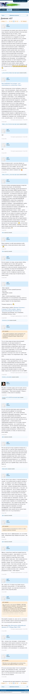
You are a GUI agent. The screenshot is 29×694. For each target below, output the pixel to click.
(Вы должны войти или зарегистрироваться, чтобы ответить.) (15, 681)
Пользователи (16, 9)
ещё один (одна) (16, 72)
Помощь (26, 690)
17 (9, 21)
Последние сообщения (15, 11)
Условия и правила (25, 692)
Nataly (10, 72)
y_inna (3, 72)
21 (17, 21)
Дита (8, 382)
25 (21, 21)
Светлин (7, 72)
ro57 (8, 25)
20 (15, 21)
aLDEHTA (10, 397)
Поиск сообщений (5, 11)
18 (11, 21)
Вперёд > (25, 21)
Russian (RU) (3, 690)
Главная (3, 9)
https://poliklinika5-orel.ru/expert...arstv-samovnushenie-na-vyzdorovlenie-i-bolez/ (11, 84)
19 (13, 21)
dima (3, 232)
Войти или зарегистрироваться (20, 1)
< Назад (2, 21)
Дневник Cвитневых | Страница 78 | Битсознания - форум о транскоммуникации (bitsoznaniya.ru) (13, 309)
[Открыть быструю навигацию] (27, 15)
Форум (9, 9)
